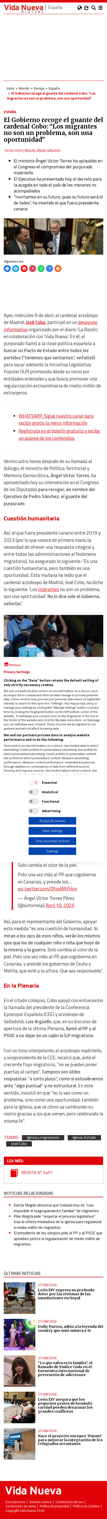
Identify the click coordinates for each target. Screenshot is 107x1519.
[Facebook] (7, 268)
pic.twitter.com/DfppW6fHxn (47, 888)
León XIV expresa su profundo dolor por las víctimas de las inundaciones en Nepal (66, 1294)
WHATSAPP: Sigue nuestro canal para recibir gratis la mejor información (56, 419)
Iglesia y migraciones (43, 1137)
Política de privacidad (54, 1506)
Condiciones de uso (69, 1502)
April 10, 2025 (60, 905)
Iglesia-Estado (84, 1137)
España (54, 88)
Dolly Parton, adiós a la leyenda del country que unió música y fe (70, 1328)
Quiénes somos (40, 1502)
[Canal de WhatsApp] (41, 268)
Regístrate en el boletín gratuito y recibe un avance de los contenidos (59, 434)
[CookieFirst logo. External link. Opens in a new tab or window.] (12, 664)
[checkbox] (34, 782)
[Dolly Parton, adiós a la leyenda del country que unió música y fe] (19, 1334)
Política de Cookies (86, 1506)
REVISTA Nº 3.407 (36, 1172)
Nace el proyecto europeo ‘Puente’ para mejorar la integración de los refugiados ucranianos (70, 1440)
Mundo (24, 88)
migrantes (48, 589)
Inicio (10, 88)
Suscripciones (15, 1502)
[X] (15, 268)
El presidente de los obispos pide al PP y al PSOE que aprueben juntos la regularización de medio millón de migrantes (58, 1238)
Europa (39, 88)
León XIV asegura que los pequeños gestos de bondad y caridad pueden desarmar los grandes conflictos (65, 1405)
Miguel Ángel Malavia (42, 150)
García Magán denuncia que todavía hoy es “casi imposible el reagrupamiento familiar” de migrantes (56, 1207)
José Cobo (19, 1144)
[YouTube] (24, 268)
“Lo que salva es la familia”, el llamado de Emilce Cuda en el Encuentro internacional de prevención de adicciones (65, 1369)
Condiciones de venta (21, 1506)
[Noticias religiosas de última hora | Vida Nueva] (24, 8)
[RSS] (57, 268)
